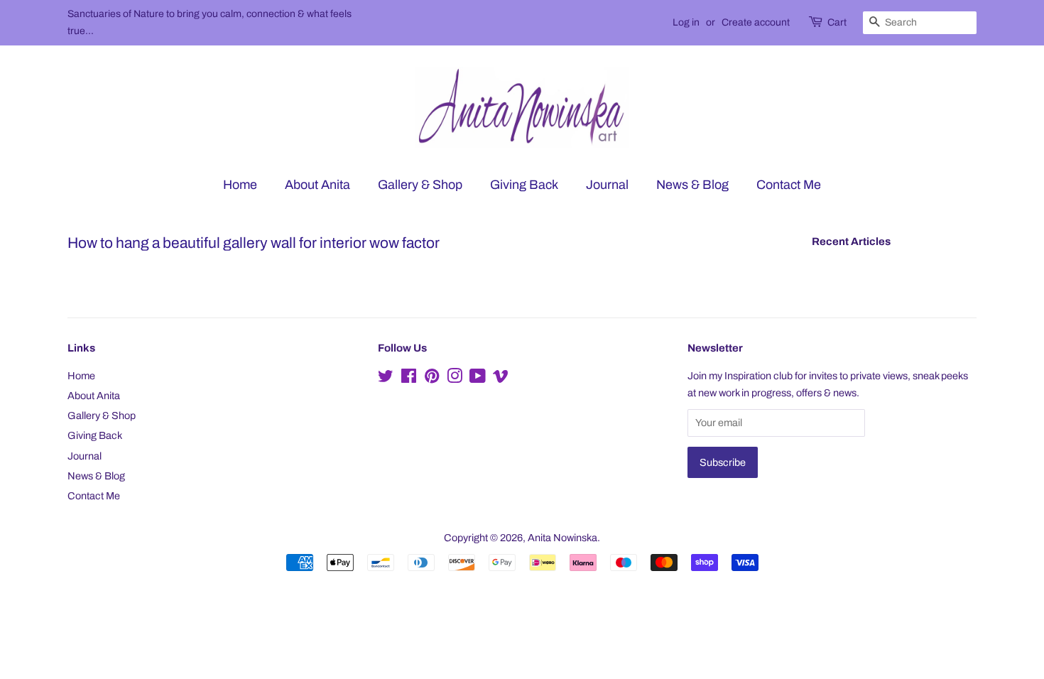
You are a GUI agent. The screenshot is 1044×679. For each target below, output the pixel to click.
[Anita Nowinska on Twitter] (385, 378)
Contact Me (788, 185)
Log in (686, 22)
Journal (607, 185)
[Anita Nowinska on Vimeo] (501, 378)
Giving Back (524, 185)
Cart (837, 22)
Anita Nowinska (562, 537)
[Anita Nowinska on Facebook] (409, 378)
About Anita (317, 185)
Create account (756, 22)
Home (240, 185)
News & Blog (692, 185)
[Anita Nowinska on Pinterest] (432, 378)
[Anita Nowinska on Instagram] (454, 378)
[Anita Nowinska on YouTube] (477, 378)
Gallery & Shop (420, 185)
